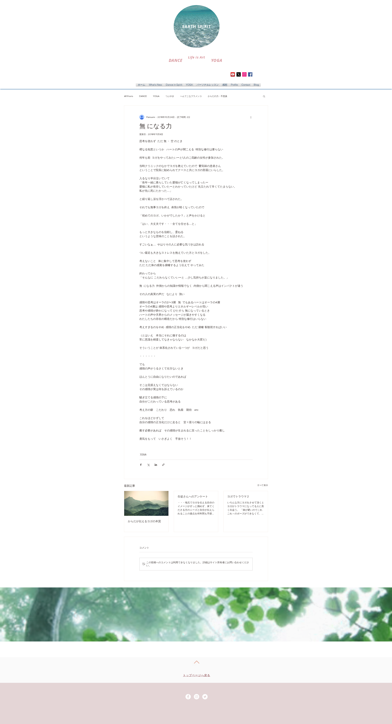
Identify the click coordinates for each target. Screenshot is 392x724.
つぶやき (170, 96)
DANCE (143, 96)
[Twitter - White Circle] (205, 696)
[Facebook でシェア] (140, 464)
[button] (264, 96)
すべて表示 (262, 485)
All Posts (128, 96)
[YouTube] (233, 74)
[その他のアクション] (251, 117)
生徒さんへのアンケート (193, 496)
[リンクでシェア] (163, 464)
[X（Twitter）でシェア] (148, 464)
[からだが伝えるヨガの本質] (146, 503)
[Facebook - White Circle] (188, 696)
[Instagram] (244, 74)
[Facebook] (250, 74)
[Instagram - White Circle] (196, 696)
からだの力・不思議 (217, 96)
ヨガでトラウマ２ (238, 496)
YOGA (156, 96)
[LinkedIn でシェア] (155, 464)
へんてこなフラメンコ (191, 96)
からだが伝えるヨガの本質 (144, 521)
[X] (238, 74)
